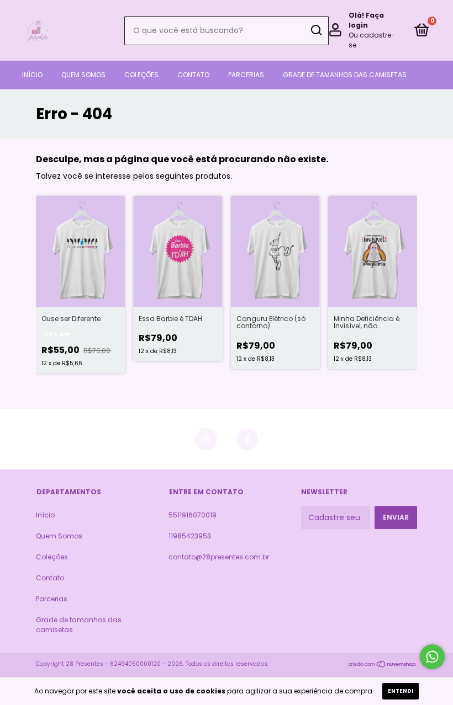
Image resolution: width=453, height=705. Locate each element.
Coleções (141, 74)
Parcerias (246, 74)
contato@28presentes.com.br (218, 557)
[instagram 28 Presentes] (206, 439)
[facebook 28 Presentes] (247, 439)
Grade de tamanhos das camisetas (345, 74)
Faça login (366, 20)
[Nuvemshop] (382, 665)
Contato (193, 74)
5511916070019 (192, 515)
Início (32, 74)
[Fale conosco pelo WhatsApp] (432, 656)
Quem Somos (83, 74)
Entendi (400, 691)
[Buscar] (316, 30)
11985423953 (189, 536)
